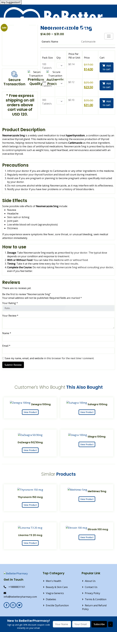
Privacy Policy (92, 593)
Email (6, 345)
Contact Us (91, 587)
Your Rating (10, 303)
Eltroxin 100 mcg (98, 529)
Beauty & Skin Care (57, 587)
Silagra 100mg (96, 436)
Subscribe (99, 624)
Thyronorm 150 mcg (30, 497)
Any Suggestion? (10, 2)
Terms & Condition (95, 599)
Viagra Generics (55, 593)
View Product (30, 412)
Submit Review (13, 365)
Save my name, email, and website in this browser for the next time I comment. (49, 358)
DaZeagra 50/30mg (30, 442)
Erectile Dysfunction (57, 605)
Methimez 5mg (97, 491)
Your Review (10, 315)
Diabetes (51, 599)
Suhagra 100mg (97, 404)
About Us (90, 581)
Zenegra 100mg (41, 404)
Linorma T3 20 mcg (30, 535)
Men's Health (53, 581)
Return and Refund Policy (94, 607)
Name (6, 333)
